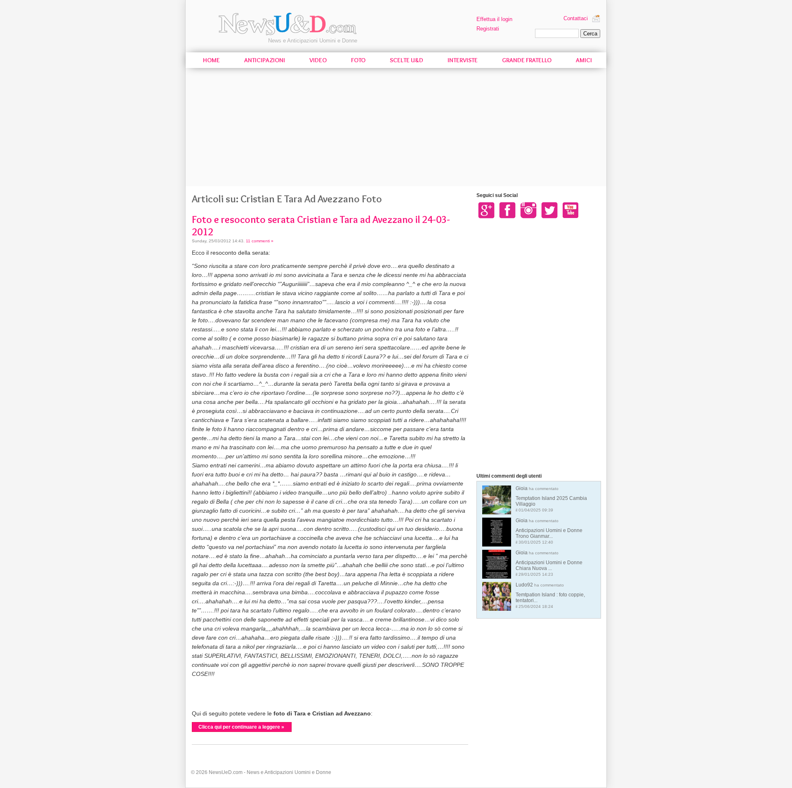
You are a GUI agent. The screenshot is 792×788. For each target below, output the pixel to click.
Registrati (487, 29)
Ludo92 (550, 595)
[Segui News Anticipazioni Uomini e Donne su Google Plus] (486, 210)
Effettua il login (494, 19)
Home (211, 60)
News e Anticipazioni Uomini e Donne (312, 41)
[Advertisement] (396, 128)
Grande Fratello (527, 60)
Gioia (551, 498)
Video (318, 60)
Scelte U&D (406, 60)
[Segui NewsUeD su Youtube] (570, 210)
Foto (358, 60)
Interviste (463, 60)
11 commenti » (259, 241)
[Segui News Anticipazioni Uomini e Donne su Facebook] (507, 210)
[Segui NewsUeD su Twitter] (549, 210)
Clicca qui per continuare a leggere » (241, 727)
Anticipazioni (264, 60)
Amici (584, 60)
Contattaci (575, 18)
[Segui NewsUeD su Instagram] (528, 210)
